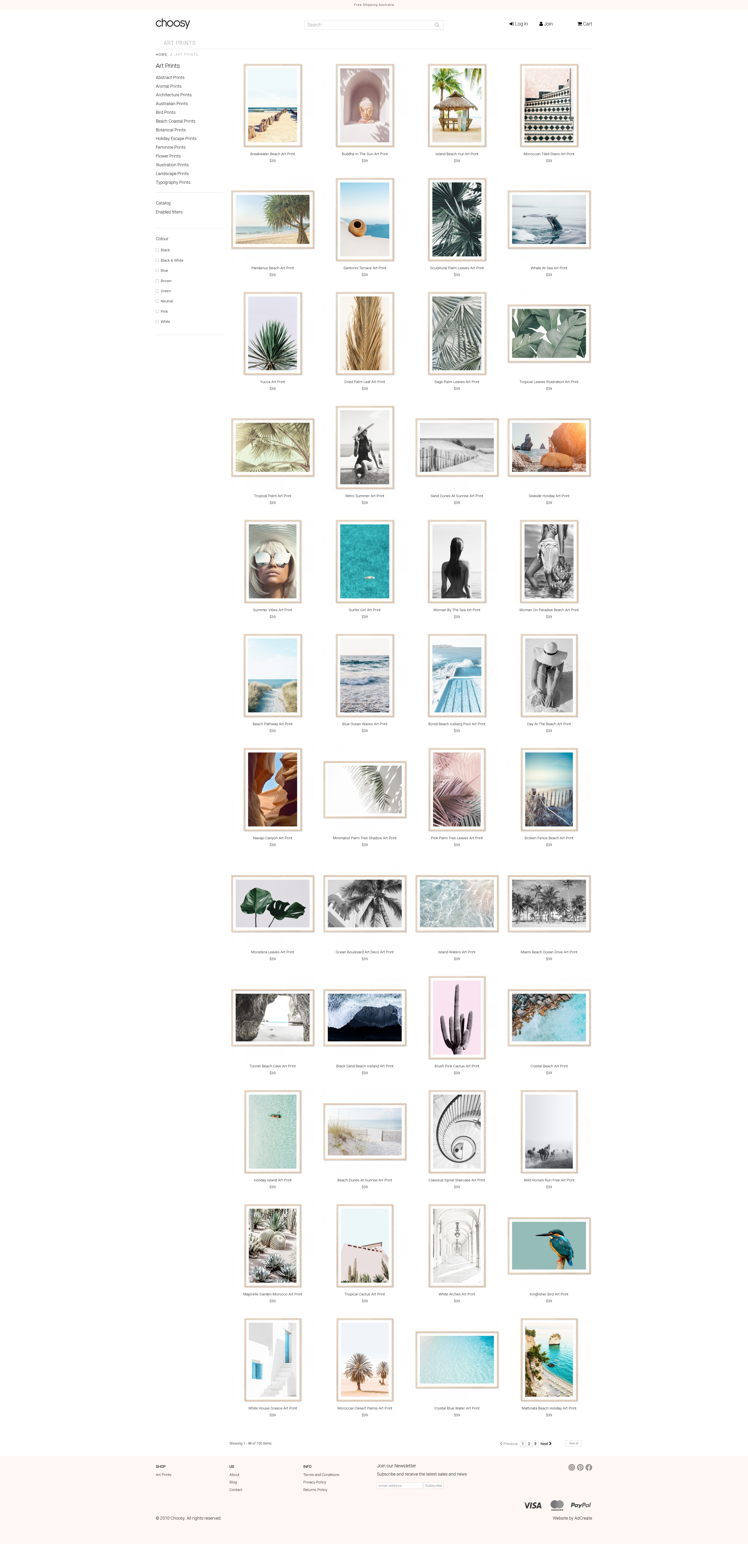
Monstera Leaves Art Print (272, 952)
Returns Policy (315, 1489)
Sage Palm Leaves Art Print (457, 382)
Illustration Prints (172, 164)
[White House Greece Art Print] (272, 1359)
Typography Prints (173, 182)
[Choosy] (227, 23)
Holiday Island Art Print (273, 1180)
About (234, 1474)
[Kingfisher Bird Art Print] (549, 1245)
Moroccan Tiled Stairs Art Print (549, 154)
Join (548, 24)
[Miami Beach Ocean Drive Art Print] (549, 903)
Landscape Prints (172, 173)
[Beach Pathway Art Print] (272, 675)
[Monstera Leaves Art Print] (272, 903)
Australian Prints (172, 103)
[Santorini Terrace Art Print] (365, 219)
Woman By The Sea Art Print (456, 610)
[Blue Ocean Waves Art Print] (365, 675)
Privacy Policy (314, 1482)
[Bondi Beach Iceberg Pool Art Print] (457, 675)
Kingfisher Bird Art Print (549, 1294)
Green (166, 291)
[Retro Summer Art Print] (365, 447)
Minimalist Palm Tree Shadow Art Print (365, 838)
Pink (164, 311)
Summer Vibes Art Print (272, 610)
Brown (166, 281)
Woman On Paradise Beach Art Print (549, 610)
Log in (521, 24)
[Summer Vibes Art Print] (272, 561)
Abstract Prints (170, 77)
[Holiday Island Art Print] (272, 1131)
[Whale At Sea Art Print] (549, 219)
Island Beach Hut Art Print (457, 154)
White (165, 321)
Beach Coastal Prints (175, 121)
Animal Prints (169, 86)
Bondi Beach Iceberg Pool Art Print (456, 724)
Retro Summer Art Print (364, 496)
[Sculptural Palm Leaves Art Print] (457, 219)
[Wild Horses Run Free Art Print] (549, 1131)
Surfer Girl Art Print (365, 610)
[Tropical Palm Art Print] (272, 447)
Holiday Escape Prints (176, 138)
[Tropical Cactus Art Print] (365, 1245)
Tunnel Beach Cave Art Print (273, 1066)
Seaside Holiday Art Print (549, 496)
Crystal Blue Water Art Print (457, 1408)
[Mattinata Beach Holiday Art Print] (549, 1359)
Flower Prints (168, 155)
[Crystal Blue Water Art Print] (457, 1359)
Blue (164, 270)
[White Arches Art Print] (457, 1245)
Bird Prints (166, 112)
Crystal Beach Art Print (549, 1066)
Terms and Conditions (321, 1474)
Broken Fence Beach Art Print (549, 838)
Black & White (172, 260)
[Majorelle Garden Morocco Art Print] (272, 1245)
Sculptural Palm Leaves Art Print (457, 268)
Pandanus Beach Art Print (272, 268)
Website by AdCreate (572, 1518)
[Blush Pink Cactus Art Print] (457, 1017)
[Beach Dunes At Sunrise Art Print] (365, 1131)
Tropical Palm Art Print (272, 496)
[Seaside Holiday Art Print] (549, 447)
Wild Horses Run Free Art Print (549, 1180)
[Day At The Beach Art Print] (549, 675)
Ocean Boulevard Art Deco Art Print (365, 952)
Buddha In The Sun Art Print (365, 154)
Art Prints (180, 43)
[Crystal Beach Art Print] (549, 1017)
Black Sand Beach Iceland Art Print (364, 1066)
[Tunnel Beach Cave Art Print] (272, 1017)
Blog (233, 1482)
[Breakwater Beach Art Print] (272, 105)
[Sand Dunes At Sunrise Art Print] (457, 447)
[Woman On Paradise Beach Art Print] (549, 561)
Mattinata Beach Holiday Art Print (549, 1408)
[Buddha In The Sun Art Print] (365, 105)
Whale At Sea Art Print (549, 268)
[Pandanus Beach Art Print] (272, 219)
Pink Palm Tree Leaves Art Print (457, 838)
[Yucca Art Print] (272, 333)
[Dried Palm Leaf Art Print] (365, 333)
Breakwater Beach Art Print (272, 154)
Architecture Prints (174, 94)
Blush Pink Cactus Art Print (457, 1066)
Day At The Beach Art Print (549, 724)
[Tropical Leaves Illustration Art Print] (549, 333)
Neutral (167, 301)
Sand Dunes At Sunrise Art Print (456, 496)
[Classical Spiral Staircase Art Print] (457, 1131)
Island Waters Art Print (456, 952)
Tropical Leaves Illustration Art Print (549, 382)
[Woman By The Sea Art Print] (457, 561)
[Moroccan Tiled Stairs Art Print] (549, 105)
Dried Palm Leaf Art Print (364, 382)
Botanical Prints (171, 129)
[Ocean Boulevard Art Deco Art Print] (365, 903)
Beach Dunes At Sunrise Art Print (364, 1180)
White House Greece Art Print (272, 1408)
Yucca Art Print (272, 382)
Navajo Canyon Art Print (272, 838)
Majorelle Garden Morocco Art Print (272, 1294)
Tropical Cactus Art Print (365, 1294)
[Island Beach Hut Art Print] (457, 105)
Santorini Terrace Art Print (364, 268)
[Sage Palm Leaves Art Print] (457, 333)
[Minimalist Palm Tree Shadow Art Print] (365, 789)
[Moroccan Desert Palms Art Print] (365, 1359)
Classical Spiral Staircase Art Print (457, 1180)
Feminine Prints (171, 147)
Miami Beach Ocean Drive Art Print (549, 952)
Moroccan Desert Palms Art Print (364, 1408)
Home (161, 54)
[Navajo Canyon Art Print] (272, 789)
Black (165, 250)
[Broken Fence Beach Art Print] (549, 789)
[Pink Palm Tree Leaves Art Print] (457, 789)
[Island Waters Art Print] (457, 903)
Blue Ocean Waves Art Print (364, 724)
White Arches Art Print (457, 1294)
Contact (235, 1489)
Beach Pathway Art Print (273, 724)
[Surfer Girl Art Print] (365, 561)
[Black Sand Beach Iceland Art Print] (365, 1017)
